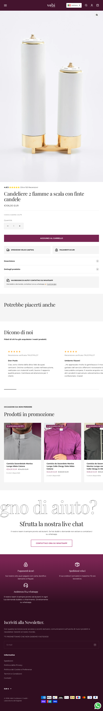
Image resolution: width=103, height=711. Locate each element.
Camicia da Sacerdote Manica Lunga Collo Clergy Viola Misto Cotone (60, 466)
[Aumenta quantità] (19, 226)
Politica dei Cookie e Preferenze (18, 669)
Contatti (7, 678)
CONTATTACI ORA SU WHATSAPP (51, 543)
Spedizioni (8, 661)
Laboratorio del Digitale (13, 701)
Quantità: (8, 220)
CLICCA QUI (51, 284)
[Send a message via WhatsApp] (98, 706)
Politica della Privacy (13, 665)
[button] (74, 5)
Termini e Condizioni (13, 674)
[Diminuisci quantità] (7, 226)
